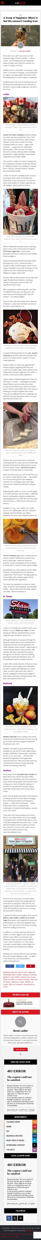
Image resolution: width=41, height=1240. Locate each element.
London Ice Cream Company (19, 979)
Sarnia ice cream (18, 982)
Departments (30, 1234)
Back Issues (10, 1234)
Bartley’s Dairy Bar (10, 972)
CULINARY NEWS (21, 1000)
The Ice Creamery (16, 984)
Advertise (4, 1236)
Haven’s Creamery (30, 975)
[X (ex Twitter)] (14, 1218)
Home (3, 1234)
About (10, 1236)
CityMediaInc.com (31, 1231)
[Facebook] (9, 1218)
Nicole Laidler (25, 51)
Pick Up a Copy (20, 1234)
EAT (20, 15)
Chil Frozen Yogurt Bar (27, 972)
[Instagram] (20, 1218)
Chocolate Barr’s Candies (13, 975)
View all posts (20, 1049)
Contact (15, 1236)
